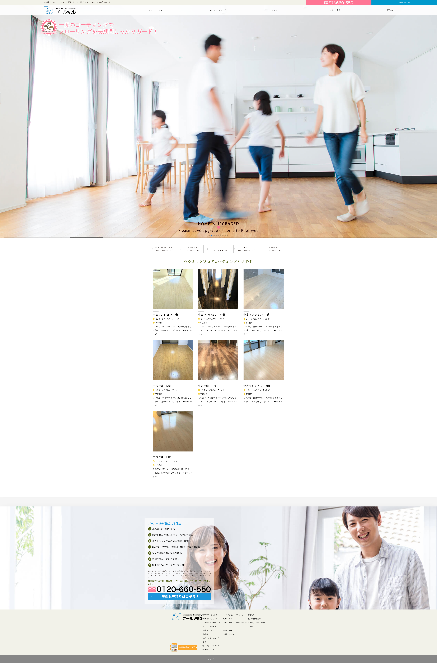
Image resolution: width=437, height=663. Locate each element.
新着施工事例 (227, 630)
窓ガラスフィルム (209, 650)
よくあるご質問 (334, 10)
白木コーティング (209, 630)
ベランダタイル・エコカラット (234, 615)
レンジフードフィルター (212, 646)
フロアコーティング (156, 10)
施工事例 (389, 10)
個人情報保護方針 (254, 619)
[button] (209, 235)
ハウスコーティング (218, 10)
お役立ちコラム (228, 634)
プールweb (215, 659)
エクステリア (277, 10)
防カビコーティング (210, 619)
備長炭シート (208, 634)
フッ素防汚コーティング (212, 622)
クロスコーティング (210, 626)
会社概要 (251, 615)
